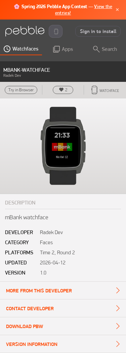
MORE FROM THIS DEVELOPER (39, 291)
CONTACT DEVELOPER (30, 309)
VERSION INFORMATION (31, 344)
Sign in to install (98, 31)
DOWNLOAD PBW (24, 326)
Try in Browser (21, 89)
